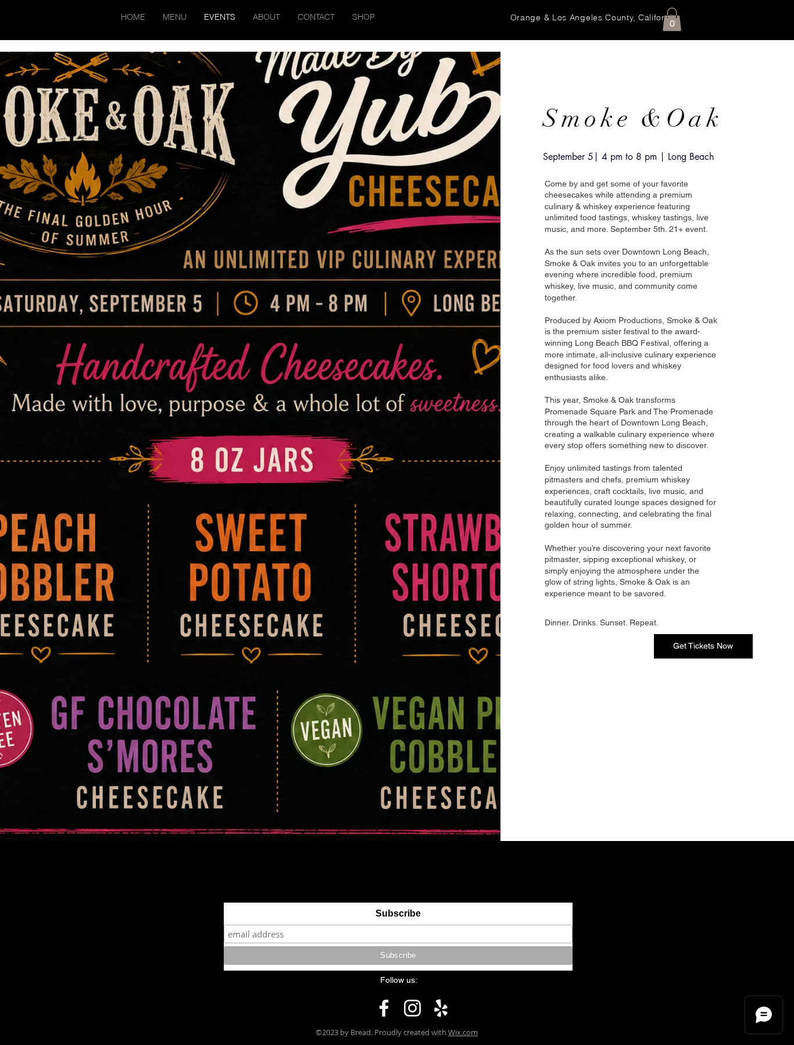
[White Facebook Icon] (384, 1008)
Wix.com (463, 1032)
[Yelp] (441, 1008)
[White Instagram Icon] (412, 1008)
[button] (672, 19)
